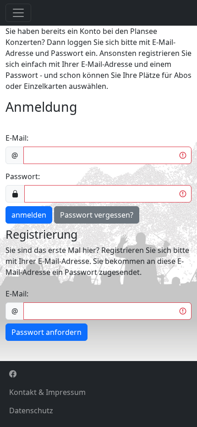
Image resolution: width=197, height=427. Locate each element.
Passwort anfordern (46, 332)
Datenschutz (31, 410)
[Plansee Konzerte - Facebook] (98, 374)
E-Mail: (16, 138)
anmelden (28, 215)
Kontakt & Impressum (47, 392)
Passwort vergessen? (96, 215)
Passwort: (22, 176)
